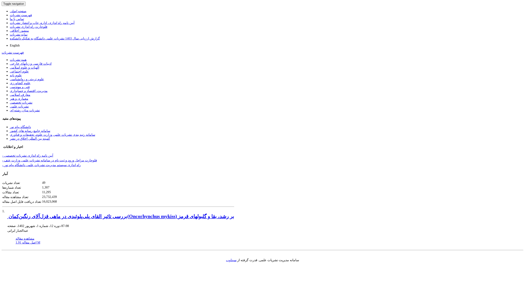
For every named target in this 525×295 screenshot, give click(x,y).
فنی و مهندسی (20, 87)
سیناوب (231, 260)
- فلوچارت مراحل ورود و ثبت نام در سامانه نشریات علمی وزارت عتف (49, 160)
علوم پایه (16, 75)
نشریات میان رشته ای (25, 110)
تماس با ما (17, 19)
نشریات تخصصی (21, 102)
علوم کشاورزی (20, 83)
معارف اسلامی (20, 94)
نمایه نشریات (18, 34)
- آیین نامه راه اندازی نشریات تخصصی (27, 155)
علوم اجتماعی (19, 71)
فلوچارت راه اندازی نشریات (28, 26)
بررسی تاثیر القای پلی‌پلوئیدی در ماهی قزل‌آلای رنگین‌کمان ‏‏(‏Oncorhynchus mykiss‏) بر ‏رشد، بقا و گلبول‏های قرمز (120, 216)
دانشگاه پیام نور (20, 127)
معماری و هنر (19, 98)
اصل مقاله (28, 242)
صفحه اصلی (18, 11)
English (15, 45)
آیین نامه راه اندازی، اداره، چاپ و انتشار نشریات (42, 23)
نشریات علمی (19, 106)
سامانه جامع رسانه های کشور (30, 131)
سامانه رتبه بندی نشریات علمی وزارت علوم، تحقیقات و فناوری (52, 134)
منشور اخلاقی (19, 30)
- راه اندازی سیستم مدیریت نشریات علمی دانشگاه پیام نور (41, 165)
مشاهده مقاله (25, 238)
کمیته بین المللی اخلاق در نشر (30, 138)
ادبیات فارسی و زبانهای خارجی (30, 63)
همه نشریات (18, 59)
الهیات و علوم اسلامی (24, 67)
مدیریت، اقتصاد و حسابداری (29, 91)
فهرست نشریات (21, 15)
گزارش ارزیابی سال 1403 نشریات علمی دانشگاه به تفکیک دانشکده (55, 38)
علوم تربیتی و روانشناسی (27, 79)
